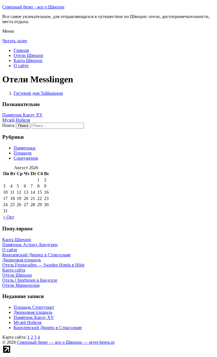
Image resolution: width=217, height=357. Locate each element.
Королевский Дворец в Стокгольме (48, 327)
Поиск (8, 125)
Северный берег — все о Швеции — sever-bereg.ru (65, 342)
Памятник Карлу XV (22, 115)
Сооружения (26, 158)
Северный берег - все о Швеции (33, 7)
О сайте (21, 65)
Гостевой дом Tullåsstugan (38, 93)
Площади (23, 153)
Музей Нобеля (16, 120)
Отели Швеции (28, 55)
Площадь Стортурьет (34, 307)
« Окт (8, 217)
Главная (21, 50)
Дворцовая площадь (33, 312)
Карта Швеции (28, 60)
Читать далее (14, 40)
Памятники (25, 148)
